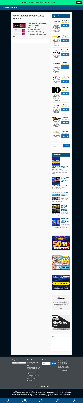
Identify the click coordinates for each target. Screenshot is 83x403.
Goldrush (65, 131)
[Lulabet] (56, 105)
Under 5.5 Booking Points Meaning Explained (64, 207)
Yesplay (65, 117)
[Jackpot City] (56, 77)
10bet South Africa (65, 88)
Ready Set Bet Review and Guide (64, 194)
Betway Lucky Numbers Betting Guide (37, 24)
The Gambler (9, 7)
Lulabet (65, 105)
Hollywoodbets (65, 50)
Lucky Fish (65, 21)
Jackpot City (65, 77)
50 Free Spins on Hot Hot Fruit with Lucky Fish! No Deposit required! (37, 2)
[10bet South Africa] (56, 90)
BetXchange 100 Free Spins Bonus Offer (65, 221)
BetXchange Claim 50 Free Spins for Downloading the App (33, 368)
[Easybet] (56, 36)
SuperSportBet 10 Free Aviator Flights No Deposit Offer (60, 167)
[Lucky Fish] (56, 21)
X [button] (81, 1)
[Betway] (56, 63)
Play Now (65, 25)
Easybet (65, 36)
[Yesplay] (56, 119)
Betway (65, 62)
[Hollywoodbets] (56, 51)
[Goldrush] (56, 132)
